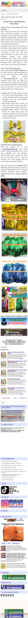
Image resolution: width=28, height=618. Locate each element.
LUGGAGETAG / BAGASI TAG (8, 477)
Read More (21, 358)
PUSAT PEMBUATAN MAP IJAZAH (9, 467)
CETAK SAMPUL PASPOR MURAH (13, 546)
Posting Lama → (23, 397)
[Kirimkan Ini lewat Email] (1, 347)
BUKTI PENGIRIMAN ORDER (7, 479)
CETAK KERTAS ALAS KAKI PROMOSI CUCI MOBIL (12, 469)
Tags (9, 543)
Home (2, 14)
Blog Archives (16, 543)
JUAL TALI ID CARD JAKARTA (12, 17)
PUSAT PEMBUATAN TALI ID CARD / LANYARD (11, 465)
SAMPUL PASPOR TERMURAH (13, 378)
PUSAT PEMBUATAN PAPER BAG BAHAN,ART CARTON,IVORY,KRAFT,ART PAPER (11, 475)
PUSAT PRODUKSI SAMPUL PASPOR (9, 461)
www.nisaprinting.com (10, 149)
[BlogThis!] (3, 347)
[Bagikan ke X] (4, 347)
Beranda (15, 397)
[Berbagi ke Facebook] (5, 347)
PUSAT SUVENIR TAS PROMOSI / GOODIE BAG (11, 463)
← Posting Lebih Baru (5, 397)
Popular (3, 543)
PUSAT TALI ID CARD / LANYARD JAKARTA (15, 563)
